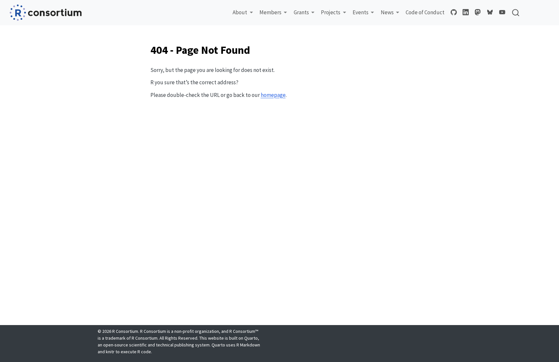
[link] (242, 12)
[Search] (516, 12)
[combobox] (516, 12)
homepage (273, 95)
